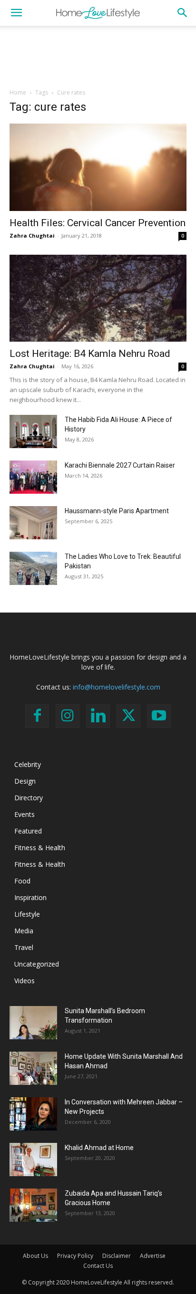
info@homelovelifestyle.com (116, 686)
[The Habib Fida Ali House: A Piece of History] (33, 431)
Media (23, 930)
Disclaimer (116, 1256)
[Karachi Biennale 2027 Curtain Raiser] (33, 477)
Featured (28, 830)
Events (24, 814)
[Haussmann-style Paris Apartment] (33, 522)
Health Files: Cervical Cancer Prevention (98, 223)
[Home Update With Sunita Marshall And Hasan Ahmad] (33, 1068)
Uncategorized (36, 963)
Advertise (153, 1256)
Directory (28, 797)
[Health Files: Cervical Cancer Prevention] (98, 167)
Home (18, 92)
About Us (35, 1256)
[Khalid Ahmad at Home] (33, 1159)
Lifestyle (27, 914)
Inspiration (30, 897)
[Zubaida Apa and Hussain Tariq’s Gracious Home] (33, 1205)
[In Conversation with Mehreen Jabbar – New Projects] (33, 1114)
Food (22, 880)
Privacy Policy (75, 1256)
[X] (128, 716)
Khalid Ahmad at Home (99, 1147)
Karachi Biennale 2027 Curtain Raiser (120, 465)
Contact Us (98, 1266)
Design (25, 781)
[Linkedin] (98, 716)
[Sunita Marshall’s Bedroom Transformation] (33, 1022)
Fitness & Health (39, 847)
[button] (16, 13)
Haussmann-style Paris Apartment (117, 511)
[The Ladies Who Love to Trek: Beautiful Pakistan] (33, 568)
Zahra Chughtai (32, 235)
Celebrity (27, 764)
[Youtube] (159, 716)
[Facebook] (37, 716)
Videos (24, 980)
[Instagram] (67, 716)
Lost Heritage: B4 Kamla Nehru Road (90, 353)
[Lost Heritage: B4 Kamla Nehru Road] (98, 298)
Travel (23, 947)
